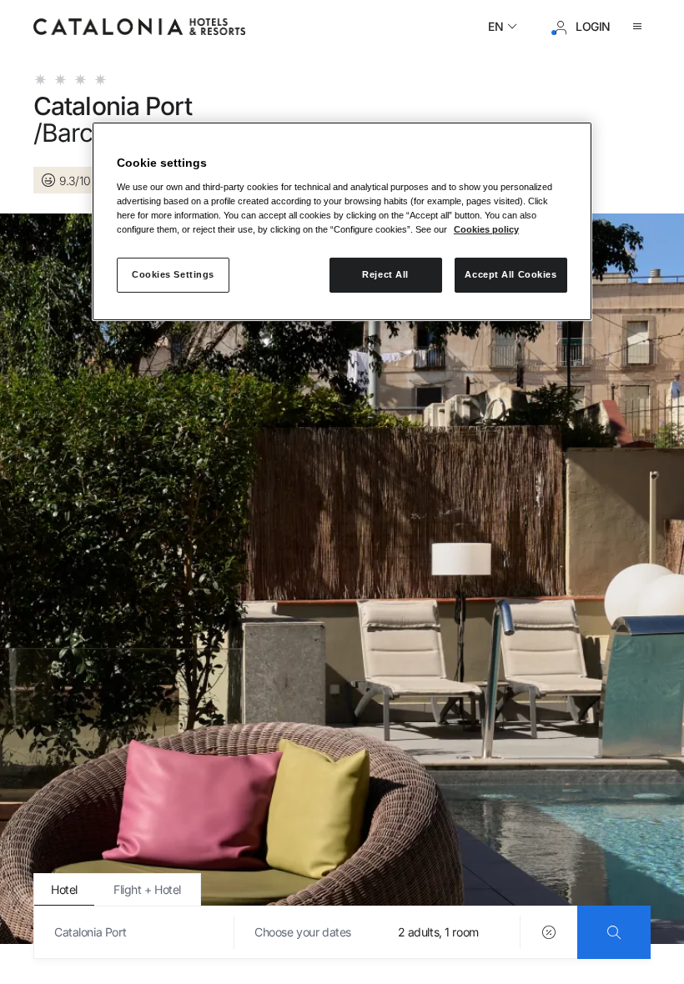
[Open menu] (641, 27)
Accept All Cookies (510, 274)
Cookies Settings (173, 274)
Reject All (385, 274)
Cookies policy (486, 229)
